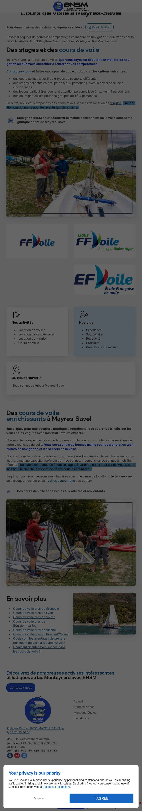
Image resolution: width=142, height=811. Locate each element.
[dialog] (71, 786)
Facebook (61, 786)
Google (46, 786)
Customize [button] (39, 798)
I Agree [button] (101, 798)
